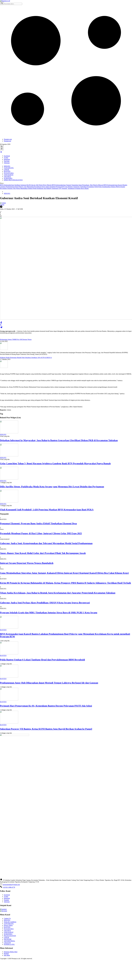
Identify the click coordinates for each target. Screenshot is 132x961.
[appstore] (3, 909)
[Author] (3, 203)
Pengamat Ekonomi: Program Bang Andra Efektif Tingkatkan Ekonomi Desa (38, 523)
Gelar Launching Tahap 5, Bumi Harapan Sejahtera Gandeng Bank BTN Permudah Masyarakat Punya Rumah (55, 463)
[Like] (1, 211)
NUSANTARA (9, 173)
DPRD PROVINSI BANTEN (13, 180)
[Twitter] (1, 325)
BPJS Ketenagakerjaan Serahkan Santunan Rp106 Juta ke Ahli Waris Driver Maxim (26, 185)
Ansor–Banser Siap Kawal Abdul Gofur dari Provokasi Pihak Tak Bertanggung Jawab (43, 553)
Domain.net (7, 141)
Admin (2, 204)
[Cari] (2, 3)
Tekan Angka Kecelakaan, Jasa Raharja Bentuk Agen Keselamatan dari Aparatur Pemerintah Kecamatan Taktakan (57, 593)
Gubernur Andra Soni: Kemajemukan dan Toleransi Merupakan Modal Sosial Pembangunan (46, 543)
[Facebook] (1, 323)
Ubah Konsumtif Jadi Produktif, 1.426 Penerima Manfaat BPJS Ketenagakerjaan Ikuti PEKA (46, 509)
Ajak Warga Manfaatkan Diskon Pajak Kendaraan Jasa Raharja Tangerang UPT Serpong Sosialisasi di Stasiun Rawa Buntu (51, 188)
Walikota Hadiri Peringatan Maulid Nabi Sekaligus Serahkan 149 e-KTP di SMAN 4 (26, 357)
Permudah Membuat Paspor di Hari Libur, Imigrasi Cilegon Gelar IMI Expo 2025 (41, 533)
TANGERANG (9, 168)
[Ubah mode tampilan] (1, 147)
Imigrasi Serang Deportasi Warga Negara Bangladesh (26, 563)
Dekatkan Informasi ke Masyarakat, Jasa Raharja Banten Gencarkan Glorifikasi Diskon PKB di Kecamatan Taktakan (59, 440)
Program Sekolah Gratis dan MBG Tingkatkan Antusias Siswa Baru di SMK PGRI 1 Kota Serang (48, 612)
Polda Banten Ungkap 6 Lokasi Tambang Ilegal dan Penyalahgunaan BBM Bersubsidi (42, 659)
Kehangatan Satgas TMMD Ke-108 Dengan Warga (16, 339)
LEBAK (6, 169)
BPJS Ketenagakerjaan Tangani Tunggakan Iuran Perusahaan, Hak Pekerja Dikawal (77, 185)
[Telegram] (1, 328)
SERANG (7, 166)
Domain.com (8, 139)
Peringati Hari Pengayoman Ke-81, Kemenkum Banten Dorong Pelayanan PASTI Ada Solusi (46, 706)
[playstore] (3, 911)
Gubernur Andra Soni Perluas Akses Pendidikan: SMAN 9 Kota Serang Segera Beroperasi (45, 602)
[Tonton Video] (1, 152)
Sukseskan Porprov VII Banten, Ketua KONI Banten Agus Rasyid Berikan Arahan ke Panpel (46, 729)
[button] (66, 73)
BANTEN (7, 171)
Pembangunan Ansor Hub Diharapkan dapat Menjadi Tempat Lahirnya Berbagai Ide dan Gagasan (49, 683)
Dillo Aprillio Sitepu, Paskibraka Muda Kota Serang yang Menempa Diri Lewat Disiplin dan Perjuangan (52, 486)
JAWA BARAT (8, 175)
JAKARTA (7, 176)
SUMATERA (8, 178)
